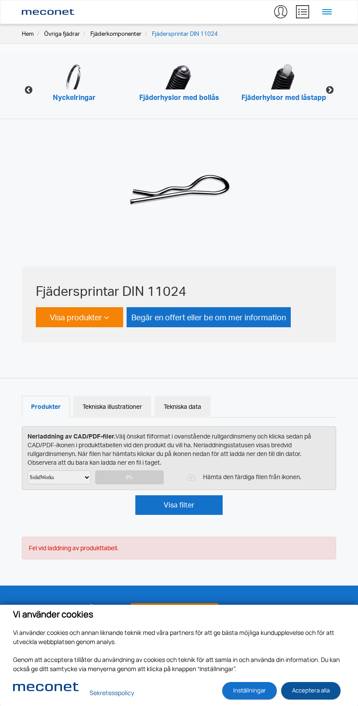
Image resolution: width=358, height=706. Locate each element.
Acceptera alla (311, 690)
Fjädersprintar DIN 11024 (185, 33)
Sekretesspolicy (112, 693)
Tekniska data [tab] (182, 406)
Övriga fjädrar (62, 33)
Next (329, 90)
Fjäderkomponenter (115, 33)
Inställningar (249, 690)
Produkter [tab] (46, 406)
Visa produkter (77, 317)
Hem (28, 33)
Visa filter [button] (179, 504)
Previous (28, 90)
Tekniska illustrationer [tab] (112, 406)
